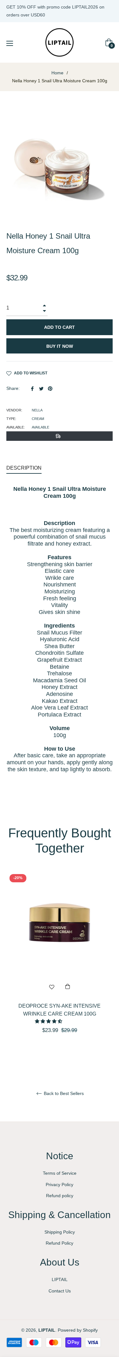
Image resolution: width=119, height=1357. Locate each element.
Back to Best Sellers (63, 1093)
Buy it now (59, 346)
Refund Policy (59, 1243)
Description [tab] (24, 468)
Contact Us (60, 1290)
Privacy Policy (59, 1184)
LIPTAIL (60, 1279)
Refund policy (59, 1195)
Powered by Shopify (78, 1330)
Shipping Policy (59, 1232)
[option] (59, 963)
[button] (49, 1021)
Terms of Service (59, 1173)
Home (57, 72)
